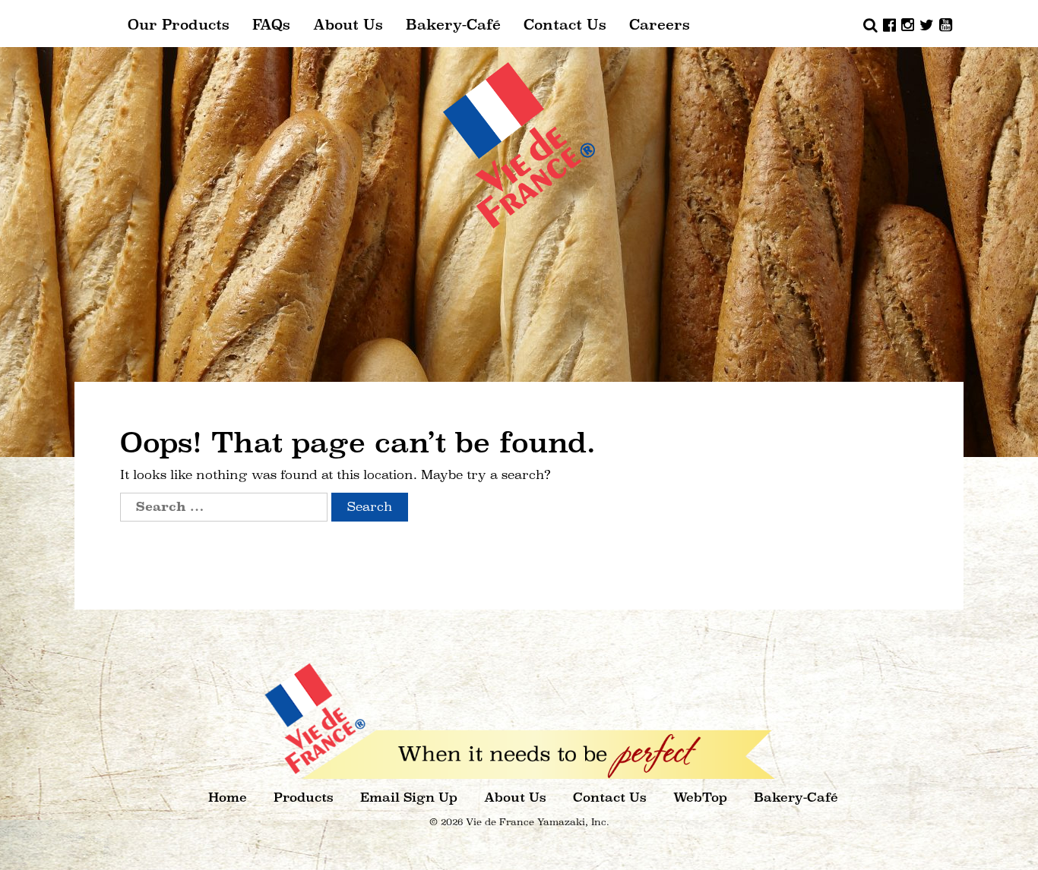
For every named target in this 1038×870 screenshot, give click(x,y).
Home (227, 797)
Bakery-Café (453, 25)
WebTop (700, 797)
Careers (659, 25)
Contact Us (565, 25)
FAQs (271, 25)
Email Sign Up (408, 797)
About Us (348, 25)
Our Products (178, 25)
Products (304, 797)
